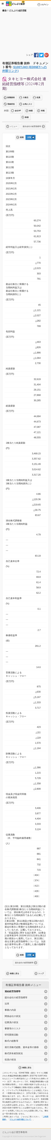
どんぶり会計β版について (20, 1119)
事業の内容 (10, 1010)
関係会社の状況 (13, 1016)
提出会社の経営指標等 (32, 126)
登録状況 (11, 104)
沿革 (7, 1003)
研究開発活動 (11, 1035)
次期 (29, 137)
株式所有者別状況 (14, 1053)
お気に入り (27, 104)
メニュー (13, 126)
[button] (43, 4)
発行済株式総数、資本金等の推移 (22, 1047)
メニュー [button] (3, 4)
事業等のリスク (13, 1028)
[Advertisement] (25, 31)
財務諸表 (11, 97)
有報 (43, 111)
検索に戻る (14, 974)
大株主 (25, 97)
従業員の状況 (11, 1022)
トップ (41, 974)
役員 (38, 97)
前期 (22, 137)
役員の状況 (10, 1059)
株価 (27, 117)
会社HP (18, 111)
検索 (31, 111)
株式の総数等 (11, 1041)
